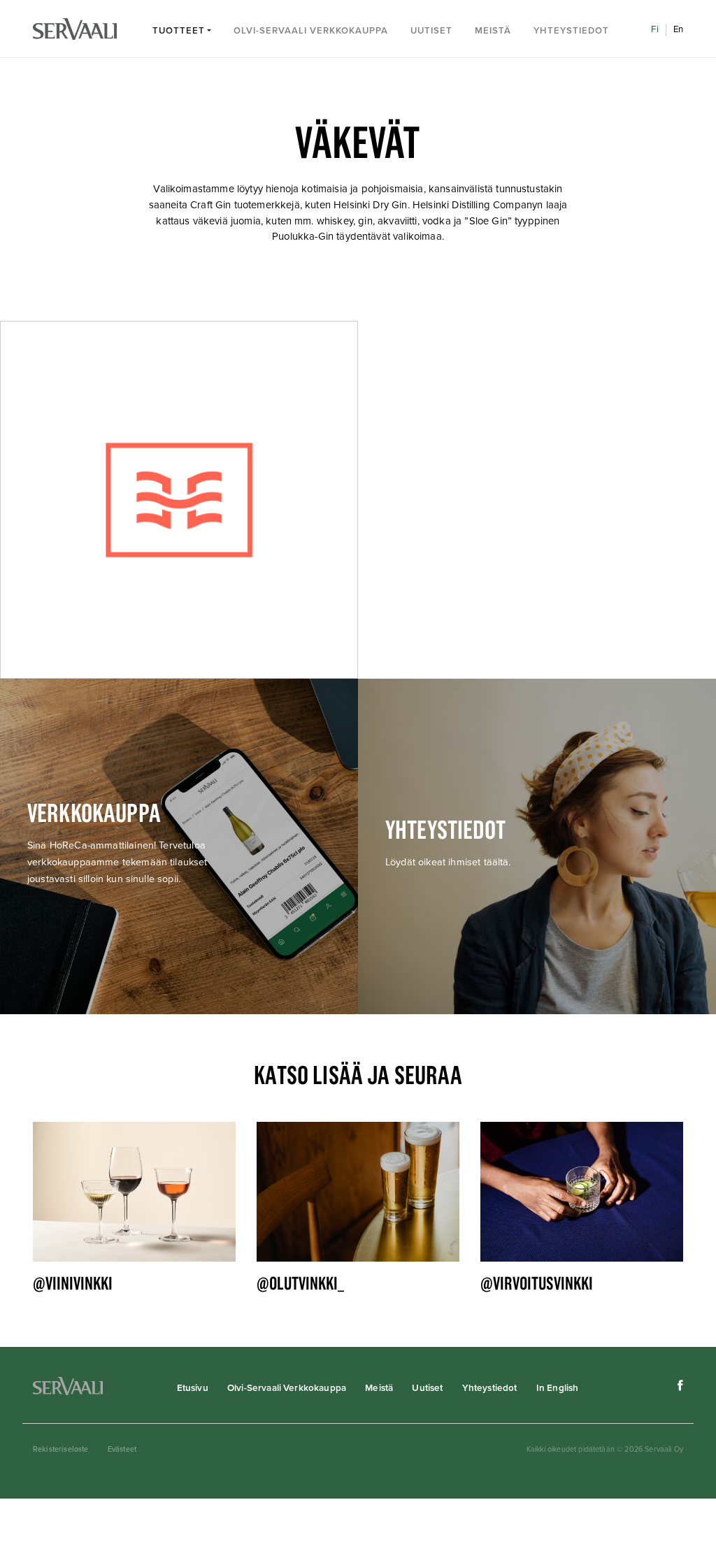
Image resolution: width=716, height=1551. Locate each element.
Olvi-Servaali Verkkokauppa (286, 1388)
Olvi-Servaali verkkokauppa (311, 30)
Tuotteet (178, 30)
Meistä (493, 30)
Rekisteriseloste (61, 1449)
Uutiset (431, 30)
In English (557, 1388)
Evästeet (122, 1449)
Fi (654, 29)
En (678, 29)
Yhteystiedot (571, 30)
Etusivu (192, 1388)
